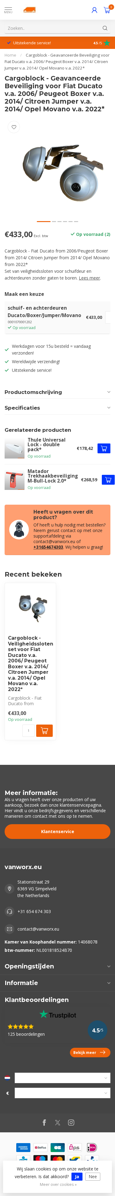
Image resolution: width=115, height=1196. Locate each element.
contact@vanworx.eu (38, 929)
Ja (77, 1176)
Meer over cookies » (58, 1184)
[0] (107, 10)
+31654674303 (48, 547)
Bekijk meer (84, 1052)
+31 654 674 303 (34, 911)
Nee (93, 1176)
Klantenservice (57, 831)
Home (10, 55)
